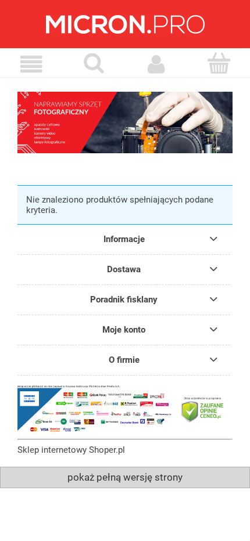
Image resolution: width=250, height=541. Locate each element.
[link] (125, 122)
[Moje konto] (156, 64)
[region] (125, 122)
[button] (31, 64)
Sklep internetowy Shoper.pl (71, 450)
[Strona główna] (125, 24)
